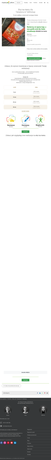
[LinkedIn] (15, 442)
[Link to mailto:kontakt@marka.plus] (1, 426)
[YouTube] (11, 442)
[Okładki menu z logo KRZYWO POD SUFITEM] (14, 226)
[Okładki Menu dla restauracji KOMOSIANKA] (36, 168)
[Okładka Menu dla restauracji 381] (14, 287)
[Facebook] (1, 442)
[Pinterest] (8, 442)
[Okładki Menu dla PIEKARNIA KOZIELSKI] (36, 139)
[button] (47, 2)
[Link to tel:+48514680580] (1, 423)
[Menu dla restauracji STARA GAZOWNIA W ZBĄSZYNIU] (14, 168)
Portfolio (9, 399)
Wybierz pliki (29, 40)
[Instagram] (4, 442)
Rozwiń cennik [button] (25, 111)
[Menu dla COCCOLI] (36, 316)
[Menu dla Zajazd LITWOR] (36, 197)
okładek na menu (41, 31)
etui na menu (22, 72)
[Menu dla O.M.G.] (14, 139)
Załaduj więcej (25, 372)
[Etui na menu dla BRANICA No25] (36, 226)
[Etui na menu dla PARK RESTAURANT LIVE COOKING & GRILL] (36, 287)
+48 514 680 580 (6, 422)
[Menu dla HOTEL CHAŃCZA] (36, 255)
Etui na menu (24, 9)
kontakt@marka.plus (7, 426)
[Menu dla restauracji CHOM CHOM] (14, 346)
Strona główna (3, 399)
